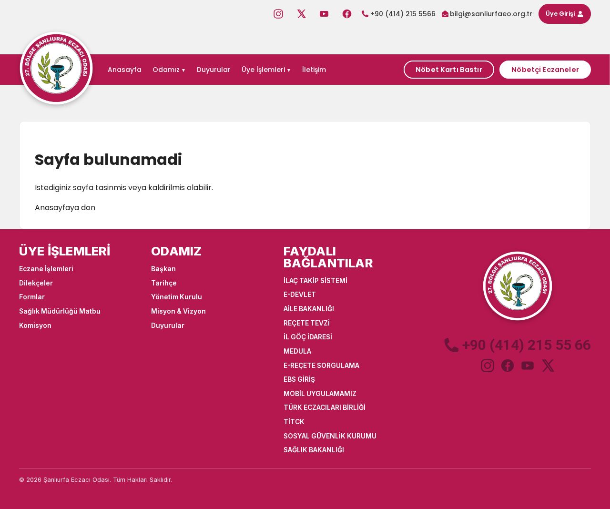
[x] (547, 365)
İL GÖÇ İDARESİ (308, 337)
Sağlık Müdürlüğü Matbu (60, 311)
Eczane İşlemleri (46, 269)
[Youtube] (324, 14)
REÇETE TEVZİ (307, 323)
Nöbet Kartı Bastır (449, 69)
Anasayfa (125, 69)
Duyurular (214, 69)
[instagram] (487, 365)
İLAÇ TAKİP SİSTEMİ (315, 281)
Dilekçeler (36, 283)
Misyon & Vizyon (178, 311)
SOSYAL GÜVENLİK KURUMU (330, 436)
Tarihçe (164, 283)
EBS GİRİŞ (299, 379)
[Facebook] (347, 14)
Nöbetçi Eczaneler (545, 69)
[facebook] (507, 365)
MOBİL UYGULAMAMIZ (320, 393)
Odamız (166, 69)
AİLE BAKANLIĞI (309, 309)
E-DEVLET (300, 294)
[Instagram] (278, 14)
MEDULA (297, 351)
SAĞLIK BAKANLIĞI (314, 450)
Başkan (163, 269)
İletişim (314, 69)
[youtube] (527, 365)
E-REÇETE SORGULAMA (321, 365)
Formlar (32, 297)
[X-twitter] (301, 14)
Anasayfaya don (65, 207)
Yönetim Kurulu (176, 297)
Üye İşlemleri (263, 69)
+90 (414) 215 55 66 (526, 345)
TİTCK (294, 422)
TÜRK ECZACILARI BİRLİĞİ (325, 407)
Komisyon (35, 325)
